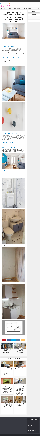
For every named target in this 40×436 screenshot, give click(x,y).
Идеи (1, 8)
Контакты (29, 8)
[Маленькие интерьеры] (5, 3)
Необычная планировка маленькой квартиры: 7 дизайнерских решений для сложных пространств (7, 369)
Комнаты (5, 8)
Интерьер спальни (30, 426)
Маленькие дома (10, 8)
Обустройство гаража (24, 8)
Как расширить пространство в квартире (32, 431)
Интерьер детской (30, 424)
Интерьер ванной (30, 421)
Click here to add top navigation (4, 0)
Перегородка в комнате (31, 429)
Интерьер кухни (30, 425)
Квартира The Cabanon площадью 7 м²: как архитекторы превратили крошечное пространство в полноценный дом (7, 387)
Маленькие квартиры (17, 8)
